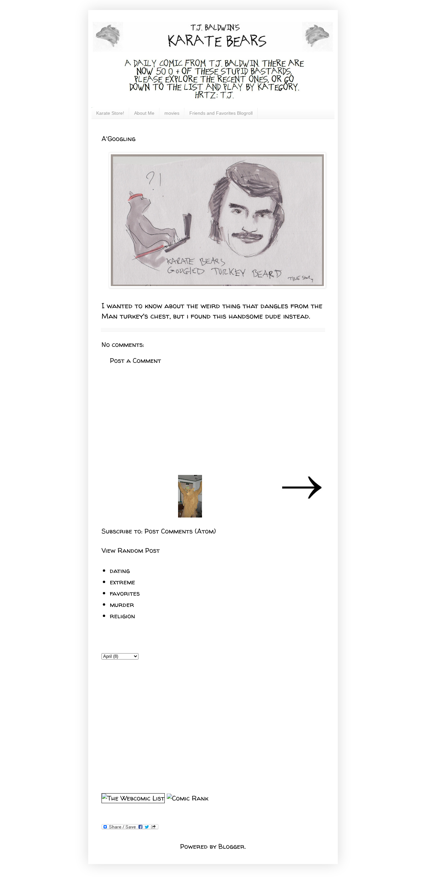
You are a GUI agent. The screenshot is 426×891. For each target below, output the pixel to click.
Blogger (231, 846)
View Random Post (131, 550)
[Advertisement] (213, 420)
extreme (122, 581)
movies (171, 113)
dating (120, 570)
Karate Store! (110, 113)
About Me (144, 113)
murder (122, 604)
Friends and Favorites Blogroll (221, 113)
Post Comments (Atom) (180, 530)
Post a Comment (135, 360)
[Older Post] (301, 498)
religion (122, 615)
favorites (125, 593)
